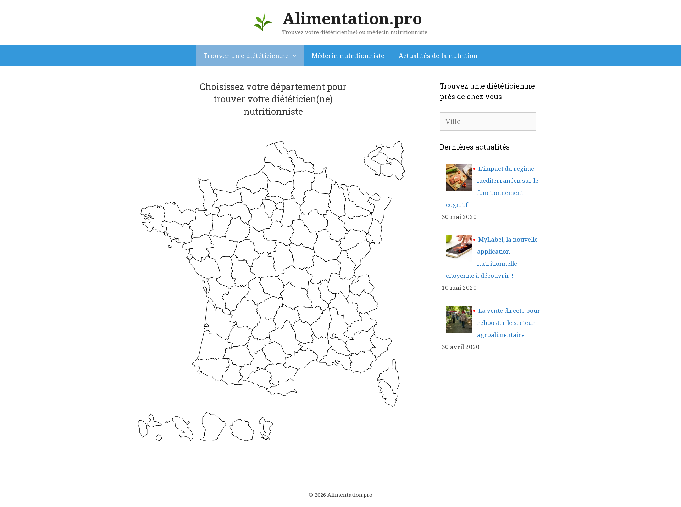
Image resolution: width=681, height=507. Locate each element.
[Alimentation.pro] (263, 22)
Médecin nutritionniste (347, 55)
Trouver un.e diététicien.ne (246, 55)
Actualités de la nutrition (438, 55)
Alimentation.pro (352, 18)
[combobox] (488, 121)
